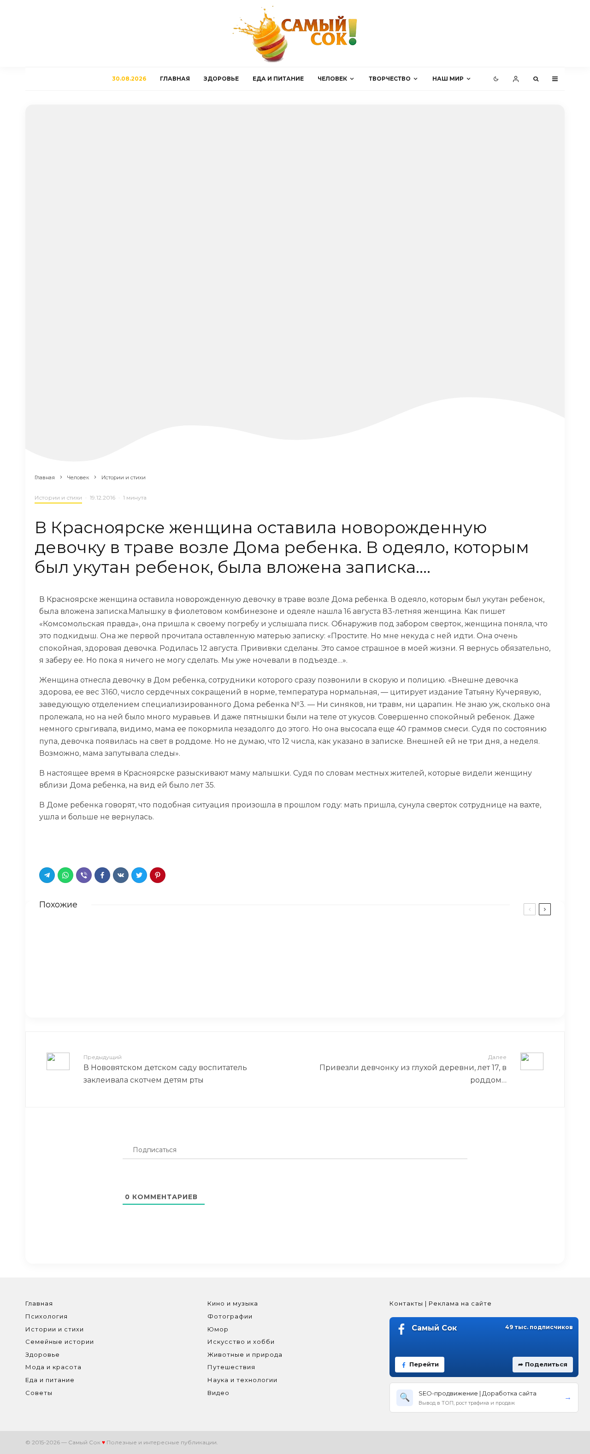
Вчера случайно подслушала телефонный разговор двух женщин (179, 984)
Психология (46, 1316)
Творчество (390, 78)
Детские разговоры (120, 943)
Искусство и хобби (241, 1341)
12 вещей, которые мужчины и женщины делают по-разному (449, 984)
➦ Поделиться (542, 1364)
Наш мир (448, 78)
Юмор (218, 1329)
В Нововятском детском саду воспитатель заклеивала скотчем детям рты (165, 1069)
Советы (39, 1392)
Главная (175, 78)
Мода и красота (53, 1367)
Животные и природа (245, 1354)
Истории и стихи (58, 497)
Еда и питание (278, 78)
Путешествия (231, 1367)
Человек (332, 78)
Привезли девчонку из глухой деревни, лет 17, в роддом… (413, 1069)
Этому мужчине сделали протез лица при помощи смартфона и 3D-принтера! (445, 944)
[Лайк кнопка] (46, 842)
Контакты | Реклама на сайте (440, 1303)
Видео (218, 1392)
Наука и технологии (242, 1379)
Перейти (424, 1364)
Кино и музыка (232, 1303)
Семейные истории (59, 1341)
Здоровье (221, 78)
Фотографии (230, 1316)
